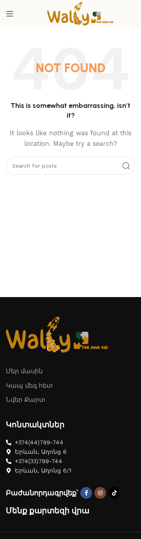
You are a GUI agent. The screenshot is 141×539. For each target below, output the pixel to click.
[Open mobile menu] (10, 13)
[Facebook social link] (86, 493)
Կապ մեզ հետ (29, 385)
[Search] (126, 166)
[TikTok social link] (114, 493)
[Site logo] (80, 13)
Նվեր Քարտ (25, 399)
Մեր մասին (24, 371)
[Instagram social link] (100, 493)
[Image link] (57, 333)
